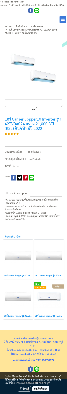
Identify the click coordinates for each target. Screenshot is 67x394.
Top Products (34, 158)
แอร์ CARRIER (20, 158)
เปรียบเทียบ (35, 151)
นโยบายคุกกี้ (44, 382)
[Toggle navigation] (63, 19)
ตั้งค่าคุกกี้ (24, 388)
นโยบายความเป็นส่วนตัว (23, 382)
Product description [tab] (17, 193)
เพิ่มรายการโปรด (14, 151)
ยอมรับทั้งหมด (40, 388)
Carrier (16, 165)
